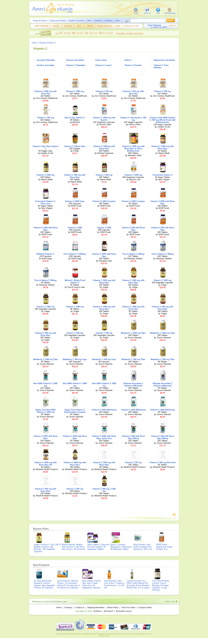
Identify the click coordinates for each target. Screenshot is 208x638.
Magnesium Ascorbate (164, 60)
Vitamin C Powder (133, 65)
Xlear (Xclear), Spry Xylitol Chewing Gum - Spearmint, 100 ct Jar (143, 546)
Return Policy (112, 607)
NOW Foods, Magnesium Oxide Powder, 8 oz (164, 546)
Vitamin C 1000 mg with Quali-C (104, 119)
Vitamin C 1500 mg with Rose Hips (104, 308)
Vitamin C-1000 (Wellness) (104, 410)
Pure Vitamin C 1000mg (75, 254)
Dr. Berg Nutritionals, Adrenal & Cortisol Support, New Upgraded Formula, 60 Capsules (44, 584)
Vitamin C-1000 (75, 227)
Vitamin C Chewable (75, 65)
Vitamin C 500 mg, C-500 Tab (104, 490)
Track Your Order (128, 607)
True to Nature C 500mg (133, 254)
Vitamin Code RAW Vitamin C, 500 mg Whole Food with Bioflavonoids (163, 120)
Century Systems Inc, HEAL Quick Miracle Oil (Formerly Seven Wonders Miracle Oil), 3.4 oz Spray (138, 584)
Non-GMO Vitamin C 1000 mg (45, 384)
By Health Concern (124, 611)
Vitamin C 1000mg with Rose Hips (104, 147)
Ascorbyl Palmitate (46, 60)
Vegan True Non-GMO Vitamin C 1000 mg (45, 411)
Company (68, 607)
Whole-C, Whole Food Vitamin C (75, 281)
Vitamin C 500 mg (162, 91)
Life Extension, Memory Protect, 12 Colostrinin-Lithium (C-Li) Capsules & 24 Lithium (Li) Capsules (68, 584)
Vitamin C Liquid (103, 65)
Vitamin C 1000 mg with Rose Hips (162, 147)
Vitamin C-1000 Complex (104, 201)
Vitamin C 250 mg (104, 91)
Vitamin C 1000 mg (75, 91)
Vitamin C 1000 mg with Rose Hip (45, 92)
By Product (109, 611)
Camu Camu (101, 60)
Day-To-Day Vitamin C (75, 118)
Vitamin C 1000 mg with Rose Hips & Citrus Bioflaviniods (133, 148)
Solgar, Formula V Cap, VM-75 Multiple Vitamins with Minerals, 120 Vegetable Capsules (47, 548)
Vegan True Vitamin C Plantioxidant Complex (75, 411)
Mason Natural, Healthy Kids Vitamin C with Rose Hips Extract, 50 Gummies (73, 546)
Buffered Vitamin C (45, 254)
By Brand (97, 611)
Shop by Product (46, 43)
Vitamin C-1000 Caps (75, 201)
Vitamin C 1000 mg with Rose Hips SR (45, 463)
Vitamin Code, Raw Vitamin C (45, 147)
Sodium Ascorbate (45, 65)
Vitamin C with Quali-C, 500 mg (133, 119)
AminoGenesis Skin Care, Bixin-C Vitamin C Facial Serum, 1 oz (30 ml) (114, 584)
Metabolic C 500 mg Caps (75, 359)
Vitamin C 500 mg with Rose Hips (74, 176)
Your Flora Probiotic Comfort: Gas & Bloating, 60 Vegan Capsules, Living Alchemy (160, 585)
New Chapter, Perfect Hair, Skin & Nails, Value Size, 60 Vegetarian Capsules (91, 584)
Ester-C (128, 60)
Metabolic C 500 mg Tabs (133, 359)
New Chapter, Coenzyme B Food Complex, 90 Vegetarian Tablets (98, 546)
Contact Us (79, 607)
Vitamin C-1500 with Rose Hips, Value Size (104, 437)
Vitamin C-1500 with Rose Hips (45, 437)
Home (34, 43)
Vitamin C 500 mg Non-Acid (163, 462)
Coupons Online (145, 607)
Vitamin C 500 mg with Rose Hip (133, 92)
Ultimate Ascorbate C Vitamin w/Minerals (133, 384)
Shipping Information (95, 607)
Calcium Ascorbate (75, 60)
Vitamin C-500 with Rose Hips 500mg (133, 437)
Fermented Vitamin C (163, 175)
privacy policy (104, 635)
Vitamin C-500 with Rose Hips (133, 228)
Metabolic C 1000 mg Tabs (133, 333)
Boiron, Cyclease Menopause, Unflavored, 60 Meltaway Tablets (121, 546)
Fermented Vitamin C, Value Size (45, 202)
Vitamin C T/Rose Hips (74, 146)
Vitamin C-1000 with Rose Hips (162, 202)
